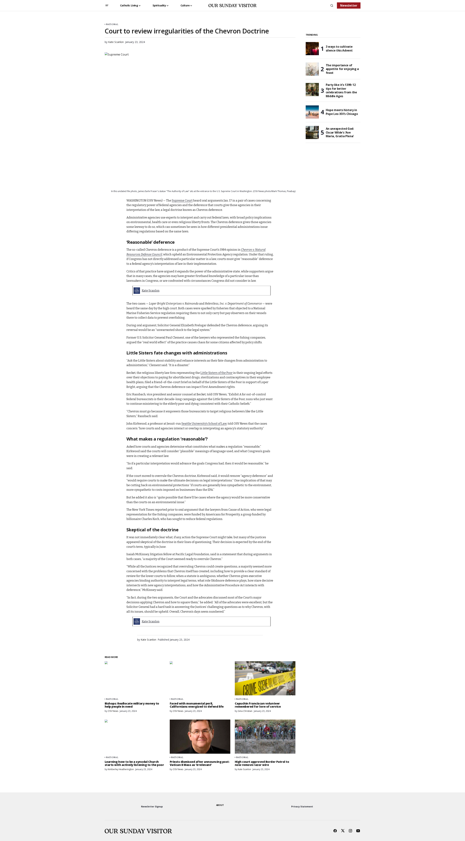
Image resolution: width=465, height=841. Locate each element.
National (112, 24)
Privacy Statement (302, 806)
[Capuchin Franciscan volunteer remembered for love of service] (265, 678)
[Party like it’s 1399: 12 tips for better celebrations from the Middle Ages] (312, 89)
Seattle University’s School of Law (204, 423)
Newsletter (348, 5)
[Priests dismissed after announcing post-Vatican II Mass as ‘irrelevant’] (200, 736)
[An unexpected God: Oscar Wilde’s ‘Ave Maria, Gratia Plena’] (312, 132)
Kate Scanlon (151, 290)
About (220, 805)
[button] (107, 5)
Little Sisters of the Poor (216, 373)
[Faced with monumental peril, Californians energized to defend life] (200, 678)
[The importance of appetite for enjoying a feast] (312, 69)
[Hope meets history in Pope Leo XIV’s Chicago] (312, 112)
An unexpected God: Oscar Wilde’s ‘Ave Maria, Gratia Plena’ (340, 132)
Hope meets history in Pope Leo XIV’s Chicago (342, 112)
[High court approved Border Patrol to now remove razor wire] (265, 736)
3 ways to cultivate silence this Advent (339, 48)
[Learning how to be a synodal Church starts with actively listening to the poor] (135, 736)
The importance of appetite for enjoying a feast (342, 69)
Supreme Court (182, 200)
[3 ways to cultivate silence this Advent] (312, 48)
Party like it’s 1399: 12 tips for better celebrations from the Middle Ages (341, 90)
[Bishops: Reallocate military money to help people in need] (135, 678)
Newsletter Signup (152, 806)
